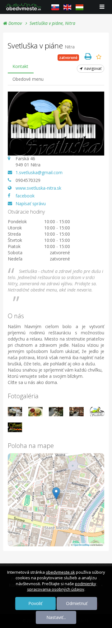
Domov (14, 23)
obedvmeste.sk (60, 572)
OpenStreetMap (81, 544)
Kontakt (20, 66)
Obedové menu (28, 79)
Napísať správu (31, 203)
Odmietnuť (76, 603)
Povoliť (35, 603)
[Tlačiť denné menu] (88, 56)
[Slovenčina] (55, 7)
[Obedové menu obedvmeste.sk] (23, 6)
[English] (67, 7)
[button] (56, 493)
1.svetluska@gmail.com (39, 172)
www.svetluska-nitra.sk (38, 188)
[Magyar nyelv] (79, 7)
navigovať (92, 68)
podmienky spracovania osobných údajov (61, 586)
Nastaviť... (56, 617)
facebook (25, 196)
